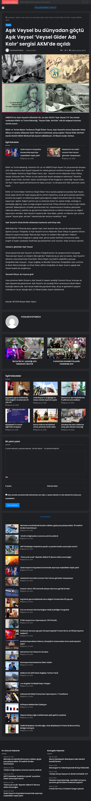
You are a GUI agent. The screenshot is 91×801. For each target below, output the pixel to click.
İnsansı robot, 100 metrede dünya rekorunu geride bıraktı (45, 588)
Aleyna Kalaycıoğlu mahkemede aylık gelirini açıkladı (43, 715)
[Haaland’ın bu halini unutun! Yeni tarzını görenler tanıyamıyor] (53, 152)
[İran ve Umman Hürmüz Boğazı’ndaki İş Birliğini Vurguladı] (11, 613)
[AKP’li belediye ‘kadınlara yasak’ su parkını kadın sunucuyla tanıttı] (11, 549)
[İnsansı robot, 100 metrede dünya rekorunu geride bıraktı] (11, 591)
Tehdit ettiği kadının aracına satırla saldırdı (39, 536)
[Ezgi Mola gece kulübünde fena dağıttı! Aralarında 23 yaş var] (17, 388)
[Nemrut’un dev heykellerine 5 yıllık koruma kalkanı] (73, 388)
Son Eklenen (45, 517)
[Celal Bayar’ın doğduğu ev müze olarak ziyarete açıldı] (45, 388)
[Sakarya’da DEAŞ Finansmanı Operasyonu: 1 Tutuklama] (11, 697)
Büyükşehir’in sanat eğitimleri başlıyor (13, 425)
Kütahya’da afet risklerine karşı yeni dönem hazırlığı (72, 425)
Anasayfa (10, 17)
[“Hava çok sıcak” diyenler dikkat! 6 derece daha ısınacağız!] (11, 560)
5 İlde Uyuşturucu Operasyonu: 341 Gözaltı (38, 620)
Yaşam (17, 17)
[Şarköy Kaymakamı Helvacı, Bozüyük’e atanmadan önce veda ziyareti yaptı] (11, 644)
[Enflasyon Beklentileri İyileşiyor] (11, 707)
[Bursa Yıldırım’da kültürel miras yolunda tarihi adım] (45, 415)
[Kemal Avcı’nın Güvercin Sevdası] (11, 655)
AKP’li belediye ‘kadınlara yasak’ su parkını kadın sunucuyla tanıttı (43, 2)
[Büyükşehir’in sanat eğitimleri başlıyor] (17, 415)
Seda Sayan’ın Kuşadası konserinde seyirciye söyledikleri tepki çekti (30, 152)
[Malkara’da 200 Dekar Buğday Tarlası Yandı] (11, 676)
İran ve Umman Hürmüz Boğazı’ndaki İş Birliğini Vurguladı (44, 610)
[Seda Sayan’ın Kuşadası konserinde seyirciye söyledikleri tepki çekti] (12, 152)
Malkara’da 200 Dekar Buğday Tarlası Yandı (39, 673)
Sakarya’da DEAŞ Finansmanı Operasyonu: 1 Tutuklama (44, 694)
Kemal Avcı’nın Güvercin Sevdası (34, 652)
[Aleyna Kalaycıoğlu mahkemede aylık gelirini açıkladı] (11, 718)
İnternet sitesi (52, 486)
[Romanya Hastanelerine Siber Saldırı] (11, 665)
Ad (7, 477)
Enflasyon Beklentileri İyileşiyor (33, 704)
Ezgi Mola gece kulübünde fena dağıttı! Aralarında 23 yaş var (17, 399)
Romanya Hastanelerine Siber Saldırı (36, 662)
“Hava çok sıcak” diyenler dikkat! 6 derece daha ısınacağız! (45, 557)
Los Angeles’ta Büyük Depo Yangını (35, 683)
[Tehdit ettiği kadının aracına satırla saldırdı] (11, 539)
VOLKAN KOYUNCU (16, 50)
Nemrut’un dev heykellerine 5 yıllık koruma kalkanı (73, 398)
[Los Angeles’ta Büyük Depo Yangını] (11, 686)
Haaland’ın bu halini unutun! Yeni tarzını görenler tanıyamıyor (71, 152)
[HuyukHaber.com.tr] (45, 7)
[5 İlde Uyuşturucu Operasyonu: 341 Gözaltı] (11, 623)
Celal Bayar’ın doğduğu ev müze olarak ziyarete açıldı (45, 398)
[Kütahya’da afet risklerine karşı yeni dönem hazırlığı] (73, 415)
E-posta (9, 486)
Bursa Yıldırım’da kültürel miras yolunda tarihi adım (44, 425)
